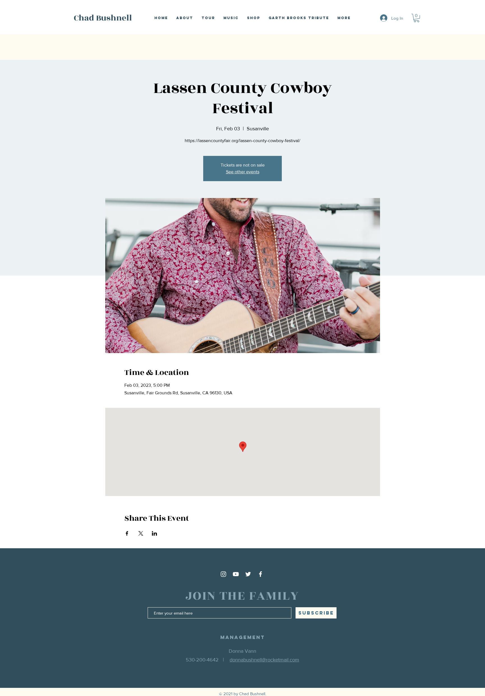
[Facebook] (260, 574)
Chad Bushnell (103, 18)
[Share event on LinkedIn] (154, 533)
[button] (416, 18)
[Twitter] (248, 574)
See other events (242, 171)
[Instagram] (223, 574)
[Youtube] (235, 574)
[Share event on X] (140, 533)
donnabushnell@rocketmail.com (264, 660)
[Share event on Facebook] (127, 533)
